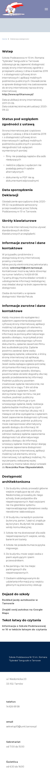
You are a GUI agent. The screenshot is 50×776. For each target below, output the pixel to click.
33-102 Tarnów (14, 683)
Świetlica (12, 761)
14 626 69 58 (13, 706)
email (9, 721)
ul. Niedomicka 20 (16, 679)
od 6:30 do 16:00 (15, 766)
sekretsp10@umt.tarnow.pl (21, 726)
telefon (11, 701)
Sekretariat (13, 741)
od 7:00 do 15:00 (15, 746)
